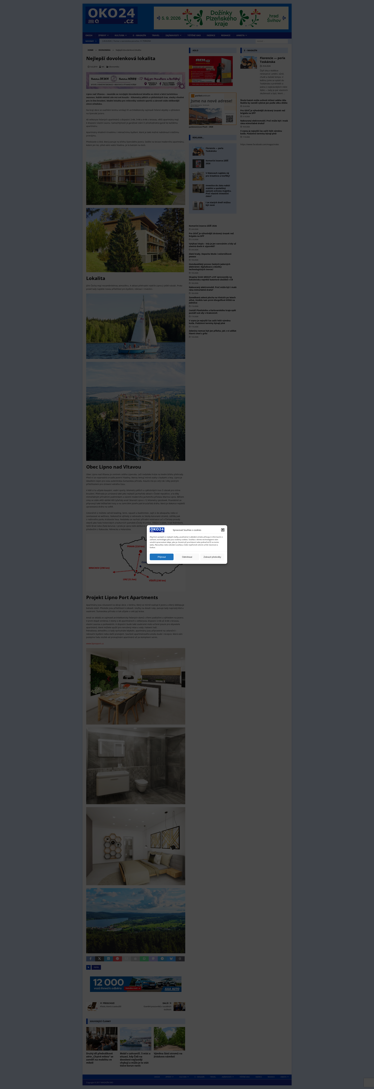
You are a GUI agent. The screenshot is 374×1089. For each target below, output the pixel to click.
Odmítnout (187, 557)
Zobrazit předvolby (212, 557)
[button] (222, 529)
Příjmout (162, 557)
